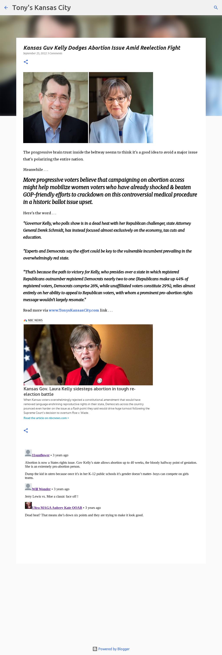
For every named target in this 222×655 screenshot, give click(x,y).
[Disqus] (111, 502)
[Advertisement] (111, 606)
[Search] (216, 7)
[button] (25, 62)
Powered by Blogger (114, 649)
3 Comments (54, 53)
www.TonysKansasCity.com (74, 310)
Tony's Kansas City (41, 7)
